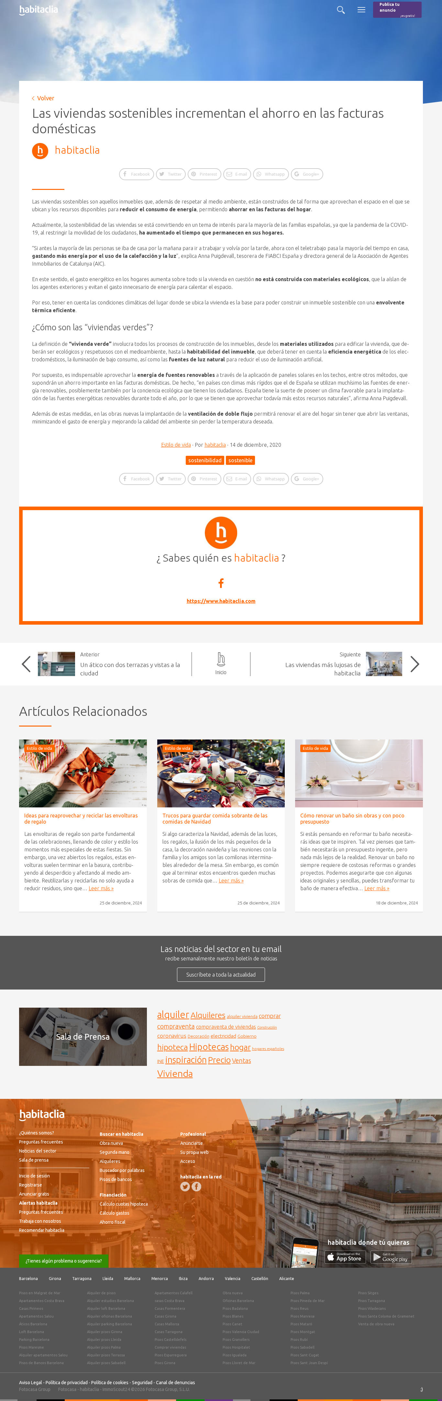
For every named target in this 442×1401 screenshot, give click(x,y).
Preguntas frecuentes (41, 1141)
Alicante (286, 1278)
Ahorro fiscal (113, 1222)
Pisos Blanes (233, 1316)
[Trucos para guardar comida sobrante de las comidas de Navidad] (221, 773)
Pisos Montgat (303, 1332)
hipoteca (172, 1047)
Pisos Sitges (368, 1293)
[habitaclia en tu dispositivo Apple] (347, 1261)
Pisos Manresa (303, 1316)
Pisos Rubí (299, 1339)
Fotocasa (67, 1389)
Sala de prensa (34, 1160)
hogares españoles (268, 1048)
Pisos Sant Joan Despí (309, 1363)
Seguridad (142, 1382)
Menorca (159, 1278)
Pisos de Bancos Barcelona (41, 1363)
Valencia (232, 1278)
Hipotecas (209, 1047)
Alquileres (208, 1015)
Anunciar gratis (34, 1194)
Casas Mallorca (167, 1324)
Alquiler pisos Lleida (104, 1339)
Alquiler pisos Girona (104, 1332)
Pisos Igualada (235, 1355)
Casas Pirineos (31, 1308)
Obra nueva (111, 1143)
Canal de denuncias (175, 1382)
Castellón (259, 1278)
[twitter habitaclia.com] (185, 1186)
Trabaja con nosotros (40, 1221)
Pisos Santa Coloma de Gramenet (386, 1316)
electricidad (223, 1036)
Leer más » (101, 888)
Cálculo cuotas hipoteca (124, 1204)
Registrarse (30, 1185)
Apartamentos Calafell (174, 1293)
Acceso (187, 1161)
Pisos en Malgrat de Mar (39, 1293)
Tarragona (82, 1278)
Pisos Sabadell (303, 1347)
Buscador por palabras (122, 1170)
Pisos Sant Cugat (305, 1355)
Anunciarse (191, 1143)
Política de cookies (109, 1382)
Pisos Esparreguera (171, 1355)
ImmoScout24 (116, 1389)
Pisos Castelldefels (170, 1339)
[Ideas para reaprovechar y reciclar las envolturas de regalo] (83, 773)
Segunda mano (114, 1152)
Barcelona (28, 1278)
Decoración (198, 1036)
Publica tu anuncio (397, 9)
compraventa (176, 1026)
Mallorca (132, 1278)
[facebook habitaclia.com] (196, 1186)
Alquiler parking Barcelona (109, 1324)
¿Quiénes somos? (36, 1132)
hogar (240, 1047)
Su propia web (194, 1152)
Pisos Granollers (236, 1339)
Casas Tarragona (168, 1332)
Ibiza (183, 1278)
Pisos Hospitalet (236, 1347)
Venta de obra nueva (376, 1324)
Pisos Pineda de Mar (308, 1301)
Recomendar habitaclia (41, 1230)
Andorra (206, 1278)
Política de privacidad (67, 1382)
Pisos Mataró (301, 1324)
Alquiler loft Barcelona (106, 1308)
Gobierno (247, 1036)
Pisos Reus (299, 1308)
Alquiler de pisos (101, 1293)
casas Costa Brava (169, 1301)
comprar (270, 1015)
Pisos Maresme (31, 1347)
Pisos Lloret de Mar (239, 1363)
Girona (55, 1278)
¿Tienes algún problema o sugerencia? (64, 1261)
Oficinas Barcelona (238, 1301)
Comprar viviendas (170, 1347)
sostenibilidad (205, 460)
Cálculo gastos (114, 1213)
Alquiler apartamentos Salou (43, 1355)
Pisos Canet (232, 1324)
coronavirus (171, 1036)
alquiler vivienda (242, 1016)
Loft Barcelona (31, 1332)
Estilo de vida (176, 445)
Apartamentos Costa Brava (41, 1301)
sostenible (240, 460)
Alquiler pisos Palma (104, 1347)
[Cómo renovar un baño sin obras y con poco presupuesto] (359, 773)
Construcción (267, 1027)
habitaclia (77, 150)
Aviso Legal (30, 1382)
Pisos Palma (300, 1293)
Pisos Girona (165, 1363)
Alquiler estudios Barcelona (110, 1301)
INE (160, 1061)
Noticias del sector (37, 1151)
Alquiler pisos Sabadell (106, 1363)
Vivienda (175, 1073)
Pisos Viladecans (372, 1308)
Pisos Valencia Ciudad (241, 1332)
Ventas (241, 1060)
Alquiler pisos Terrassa (106, 1355)
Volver (45, 98)
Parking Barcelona (34, 1339)
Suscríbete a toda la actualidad (221, 975)
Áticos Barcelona (33, 1324)
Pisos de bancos (116, 1179)
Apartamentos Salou (36, 1316)
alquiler (173, 1014)
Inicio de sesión (34, 1175)
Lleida (108, 1278)
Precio (219, 1060)
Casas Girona (165, 1316)
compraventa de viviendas (226, 1027)
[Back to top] (427, 1386)
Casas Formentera (170, 1308)
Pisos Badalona (235, 1308)
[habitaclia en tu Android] (391, 1261)
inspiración (186, 1060)
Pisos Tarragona (371, 1301)
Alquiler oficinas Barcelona (109, 1316)
